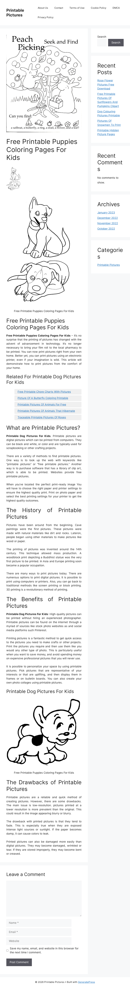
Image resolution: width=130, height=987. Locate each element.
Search (101, 36)
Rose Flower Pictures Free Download (105, 84)
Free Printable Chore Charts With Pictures (44, 391)
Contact (58, 7)
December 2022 (107, 218)
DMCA (116, 7)
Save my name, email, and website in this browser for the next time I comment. (44, 950)
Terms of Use (76, 7)
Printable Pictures (15, 12)
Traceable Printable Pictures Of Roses (42, 417)
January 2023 (106, 212)
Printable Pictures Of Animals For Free (42, 404)
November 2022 (107, 223)
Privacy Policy (45, 17)
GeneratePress (86, 982)
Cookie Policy (98, 7)
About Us (43, 7)
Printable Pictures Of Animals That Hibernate (46, 410)
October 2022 (106, 228)
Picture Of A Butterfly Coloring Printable (43, 398)
